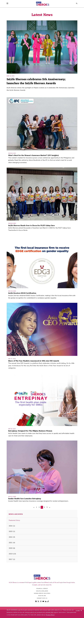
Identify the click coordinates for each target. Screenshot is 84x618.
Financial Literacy (42, 588)
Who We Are (42, 595)
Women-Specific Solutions (42, 593)
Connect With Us (42, 598)
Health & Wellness (42, 591)
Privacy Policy (50, 615)
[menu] (8, 4)
